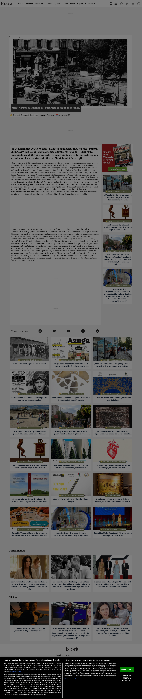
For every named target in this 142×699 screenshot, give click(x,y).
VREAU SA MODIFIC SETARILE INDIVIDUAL (127, 678)
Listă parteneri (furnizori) (73, 679)
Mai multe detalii (15, 671)
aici (27, 686)
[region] (71, 678)
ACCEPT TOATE (127, 669)
